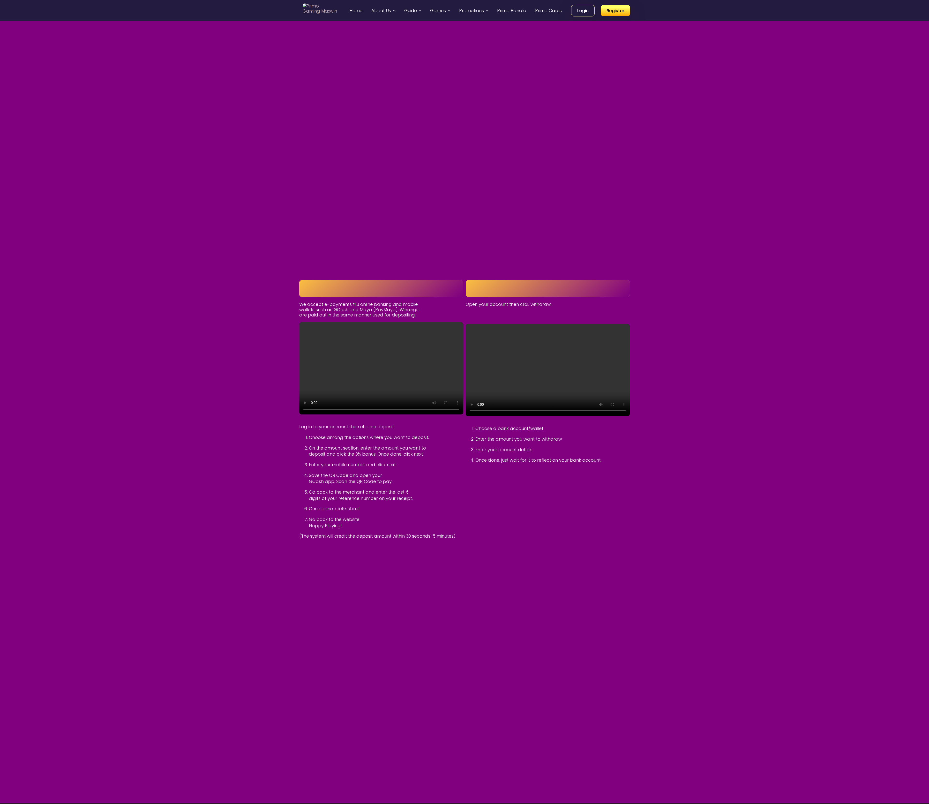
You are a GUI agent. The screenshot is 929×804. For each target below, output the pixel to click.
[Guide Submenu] (421, 10)
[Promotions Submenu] (488, 10)
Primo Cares (548, 11)
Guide (410, 11)
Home (356, 11)
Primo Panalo (511, 11)
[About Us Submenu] (395, 10)
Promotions (471, 11)
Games (438, 11)
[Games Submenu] (450, 10)
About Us (381, 11)
